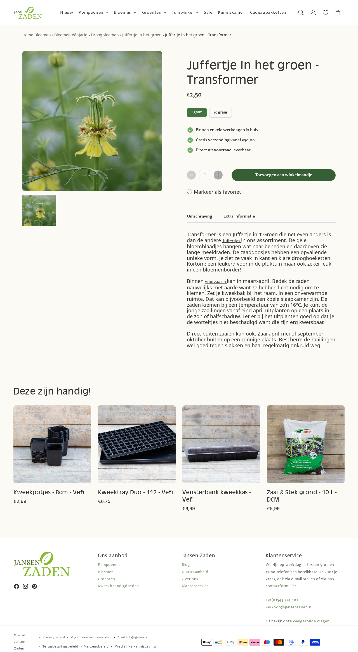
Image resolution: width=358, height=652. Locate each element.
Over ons (190, 579)
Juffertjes (231, 241)
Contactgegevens (132, 637)
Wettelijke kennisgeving (135, 647)
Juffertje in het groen (142, 34)
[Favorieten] (325, 12)
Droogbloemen (105, 34)
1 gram (196, 112)
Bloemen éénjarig (71, 34)
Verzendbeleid (96, 647)
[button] (301, 12)
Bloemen (42, 34)
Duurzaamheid (195, 572)
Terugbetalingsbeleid (60, 647)
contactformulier (281, 586)
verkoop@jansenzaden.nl (289, 608)
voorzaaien (216, 282)
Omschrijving (199, 216)
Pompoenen (109, 565)
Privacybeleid (54, 637)
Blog (186, 565)
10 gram (220, 113)
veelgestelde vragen (311, 621)
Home (27, 34)
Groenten (106, 579)
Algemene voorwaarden (91, 637)
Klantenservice (195, 586)
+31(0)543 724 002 (282, 600)
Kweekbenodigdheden (118, 586)
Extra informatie (239, 216)
